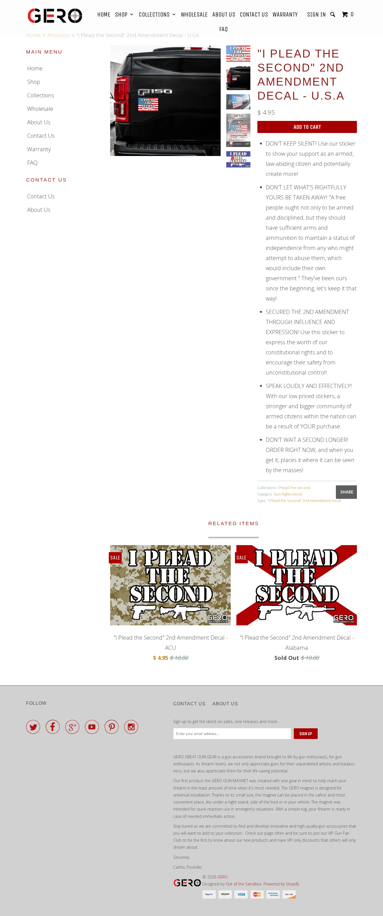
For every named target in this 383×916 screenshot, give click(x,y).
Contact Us (254, 14)
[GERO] (55, 15)
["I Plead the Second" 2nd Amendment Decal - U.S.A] (165, 100)
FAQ (223, 29)
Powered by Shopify (281, 884)
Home (103, 14)
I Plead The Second (294, 487)
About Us (223, 14)
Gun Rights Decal (288, 494)
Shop (122, 14)
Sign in (316, 14)
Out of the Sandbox (244, 884)
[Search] (333, 14)
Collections (155, 14)
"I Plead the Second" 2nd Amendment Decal (304, 500)
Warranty (285, 14)
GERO (222, 877)
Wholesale (194, 14)
